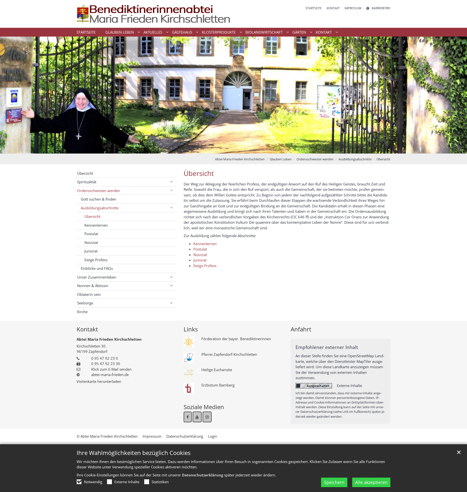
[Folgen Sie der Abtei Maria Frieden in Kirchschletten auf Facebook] (188, 417)
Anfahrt (301, 329)
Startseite (86, 32)
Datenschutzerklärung (202, 475)
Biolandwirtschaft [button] (264, 32)
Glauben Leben (281, 159)
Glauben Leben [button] (119, 32)
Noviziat (200, 254)
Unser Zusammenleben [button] (96, 277)
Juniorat (200, 260)
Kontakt (87, 329)
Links (191, 329)
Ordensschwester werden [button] (98, 190)
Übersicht (383, 159)
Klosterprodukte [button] (219, 32)
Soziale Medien (204, 407)
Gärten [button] (299, 32)
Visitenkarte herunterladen (99, 381)
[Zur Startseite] (153, 14)
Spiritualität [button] (86, 181)
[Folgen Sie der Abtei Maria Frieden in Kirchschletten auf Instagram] (207, 417)
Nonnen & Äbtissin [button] (92, 285)
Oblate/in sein (89, 294)
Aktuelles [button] (153, 32)
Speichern (334, 482)
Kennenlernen (205, 243)
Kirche (82, 311)
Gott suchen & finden (98, 199)
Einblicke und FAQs (97, 268)
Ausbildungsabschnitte (355, 159)
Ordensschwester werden (314, 159)
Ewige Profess (204, 265)
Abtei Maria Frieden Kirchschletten (240, 159)
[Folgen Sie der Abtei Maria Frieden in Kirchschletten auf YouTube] (197, 417)
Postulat (200, 249)
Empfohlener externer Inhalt (327, 347)
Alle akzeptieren (371, 482)
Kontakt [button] (324, 32)
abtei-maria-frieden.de (110, 374)
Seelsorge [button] (85, 302)
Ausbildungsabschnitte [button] (99, 207)
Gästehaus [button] (182, 32)
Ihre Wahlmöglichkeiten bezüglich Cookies (133, 452)
